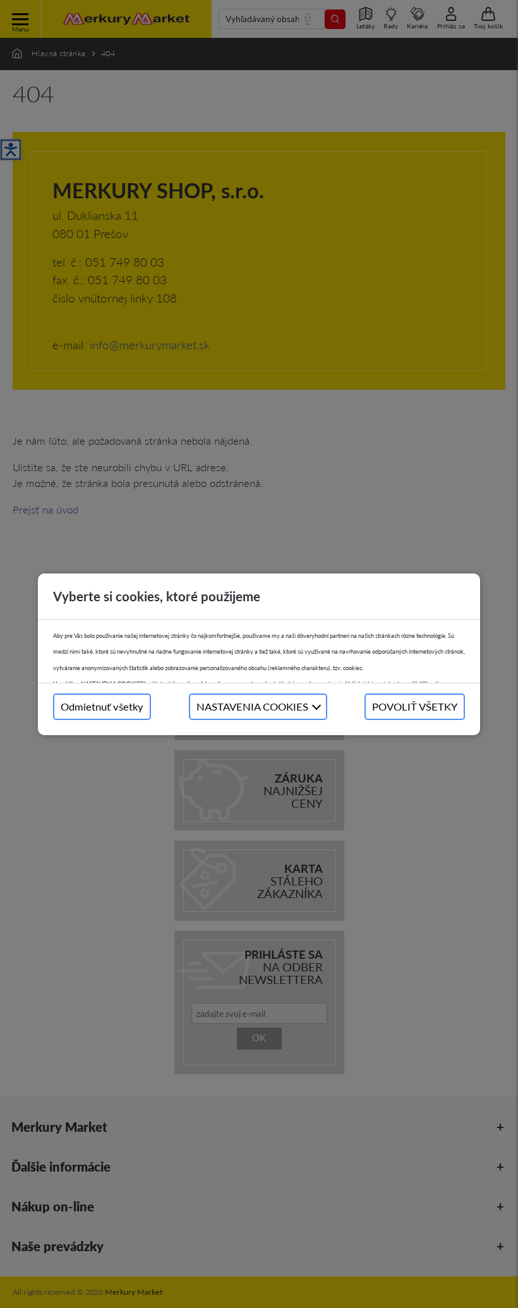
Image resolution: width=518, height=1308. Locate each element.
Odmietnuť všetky (102, 706)
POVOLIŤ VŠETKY (414, 706)
